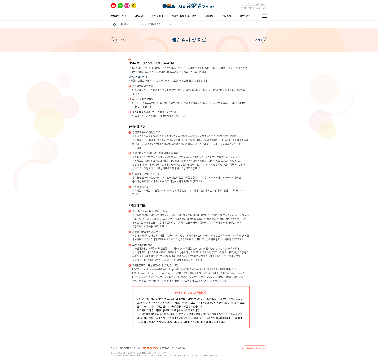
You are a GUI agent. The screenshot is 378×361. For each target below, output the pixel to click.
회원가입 (251, 8)
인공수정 (256, 40)
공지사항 (248, 4)
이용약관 (137, 348)
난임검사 (122, 40)
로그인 (243, 8)
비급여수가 (165, 348)
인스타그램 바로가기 (127, 5)
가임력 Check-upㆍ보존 (184, 15)
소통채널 (209, 15)
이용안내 (139, 15)
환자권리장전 (125, 348)
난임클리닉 (157, 15)
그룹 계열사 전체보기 (253, 348)
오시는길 (114, 348)
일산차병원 (245, 15)
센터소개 (226, 15)
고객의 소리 (260, 4)
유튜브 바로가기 (113, 5)
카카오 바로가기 (133, 5)
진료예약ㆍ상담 (118, 15)
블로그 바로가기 (120, 5)
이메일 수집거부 (178, 348)
